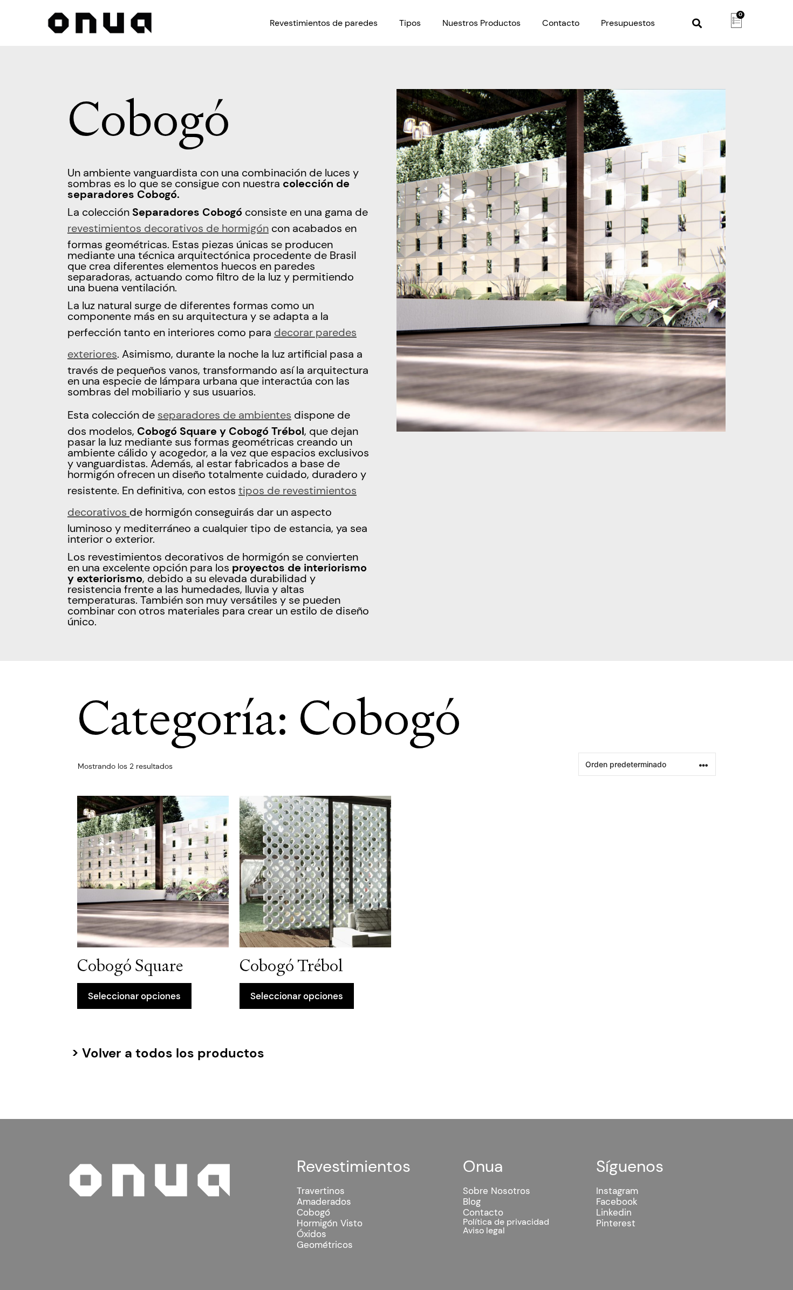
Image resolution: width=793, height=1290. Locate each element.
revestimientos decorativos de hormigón (168, 228)
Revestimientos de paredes (324, 23)
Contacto (560, 23)
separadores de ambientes (224, 415)
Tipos (410, 23)
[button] (697, 23)
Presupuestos (628, 23)
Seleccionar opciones (134, 996)
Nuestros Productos (481, 23)
